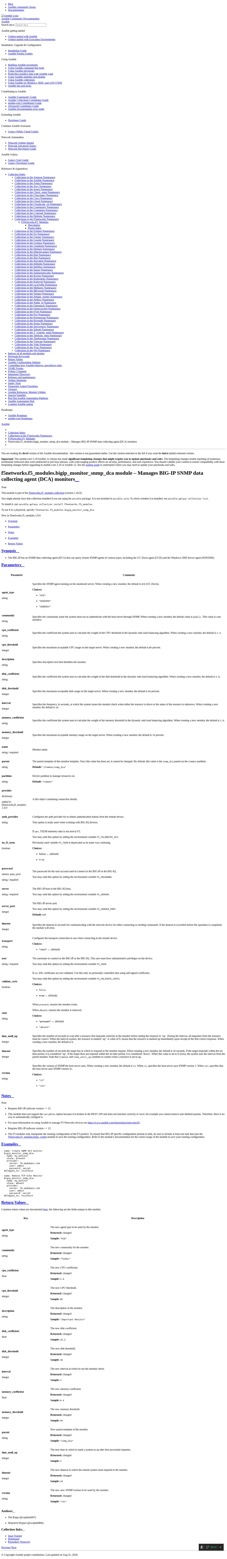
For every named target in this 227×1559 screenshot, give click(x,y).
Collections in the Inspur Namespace (34, 269)
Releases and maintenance (21, 377)
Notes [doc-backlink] (6, 1096)
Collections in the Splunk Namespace (34, 329)
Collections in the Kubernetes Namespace (36, 278)
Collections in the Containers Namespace (36, 210)
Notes (11, 532)
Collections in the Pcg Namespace (32, 314)
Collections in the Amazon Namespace (35, 177)
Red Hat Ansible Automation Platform (28, 398)
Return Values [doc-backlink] (13, 1202)
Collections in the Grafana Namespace (35, 243)
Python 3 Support (17, 371)
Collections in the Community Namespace (37, 207)
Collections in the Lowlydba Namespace (36, 284)
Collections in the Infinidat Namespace (35, 263)
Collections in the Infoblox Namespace (35, 266)
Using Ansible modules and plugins (26, 76)
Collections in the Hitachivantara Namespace (38, 252)
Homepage (13, 1538)
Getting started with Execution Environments (31, 39)
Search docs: (8, 24)
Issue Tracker (15, 1535)
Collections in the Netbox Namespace (34, 299)
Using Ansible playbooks (21, 70)
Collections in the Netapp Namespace (34, 293)
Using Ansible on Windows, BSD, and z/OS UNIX (35, 82)
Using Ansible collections (21, 79)
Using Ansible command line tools (26, 67)
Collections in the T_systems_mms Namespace (39, 332)
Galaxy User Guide (18, 160)
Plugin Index (34, 228)
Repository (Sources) (19, 1541)
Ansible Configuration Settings (24, 362)
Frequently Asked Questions (23, 386)
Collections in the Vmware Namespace (35, 341)
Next (13, 1547)
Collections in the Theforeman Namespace (37, 338)
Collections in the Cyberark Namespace (35, 213)
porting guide (93, 464)
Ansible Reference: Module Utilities (27, 392)
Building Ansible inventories (23, 65)
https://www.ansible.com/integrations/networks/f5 (114, 1122)
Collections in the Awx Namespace (33, 186)
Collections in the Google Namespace (34, 240)
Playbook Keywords (19, 356)
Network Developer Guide (22, 148)
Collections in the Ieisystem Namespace (35, 261)
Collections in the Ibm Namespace (33, 258)
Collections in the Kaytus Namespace (34, 275)
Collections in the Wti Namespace (32, 350)
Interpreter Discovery (19, 374)
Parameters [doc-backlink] (11, 565)
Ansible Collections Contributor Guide (28, 100)
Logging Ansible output (20, 404)
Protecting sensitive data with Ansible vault (30, 73)
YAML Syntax (15, 368)
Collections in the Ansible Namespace (34, 180)
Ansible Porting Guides (20, 53)
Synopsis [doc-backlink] (8, 551)
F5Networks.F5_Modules (34, 222)
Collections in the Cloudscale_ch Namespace (38, 204)
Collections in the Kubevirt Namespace (35, 281)
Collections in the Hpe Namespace (33, 255)
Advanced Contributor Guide (23, 106)
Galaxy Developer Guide (21, 163)
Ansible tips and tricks (19, 85)
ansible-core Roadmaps (20, 418)
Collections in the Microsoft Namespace (36, 290)
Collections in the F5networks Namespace (37, 219)
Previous (5, 1547)
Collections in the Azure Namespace (34, 189)
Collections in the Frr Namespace (32, 234)
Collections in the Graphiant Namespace (36, 246)
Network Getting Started (21, 142)
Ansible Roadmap (17, 415)
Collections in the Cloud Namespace (34, 201)
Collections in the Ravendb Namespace (35, 320)
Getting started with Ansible (22, 36)
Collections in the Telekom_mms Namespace (38, 335)
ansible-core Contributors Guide (25, 103)
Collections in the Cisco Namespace (33, 198)
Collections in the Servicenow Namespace (37, 326)
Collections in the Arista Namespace (34, 183)
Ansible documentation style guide (26, 109)
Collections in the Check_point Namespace (37, 192)
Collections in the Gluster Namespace (34, 237)
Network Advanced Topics (22, 145)
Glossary (12, 389)
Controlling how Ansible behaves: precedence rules (35, 365)
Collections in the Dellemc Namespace (35, 216)
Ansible (5, 21)
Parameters (13, 526)
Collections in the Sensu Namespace (34, 323)
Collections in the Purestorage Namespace (37, 317)
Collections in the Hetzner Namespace (35, 249)
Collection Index (16, 174)
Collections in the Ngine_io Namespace (35, 302)
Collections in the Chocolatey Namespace (36, 195)
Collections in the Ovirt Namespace (33, 311)
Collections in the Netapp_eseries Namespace (38, 296)
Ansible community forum (22, 7)
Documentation (16, 10)
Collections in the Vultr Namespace (33, 344)
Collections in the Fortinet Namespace (35, 231)
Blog (10, 4)
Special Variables (17, 395)
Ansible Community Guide (22, 97)
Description (34, 225)
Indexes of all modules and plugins (26, 353)
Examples (13, 538)
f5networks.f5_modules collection (46, 492)
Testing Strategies (17, 380)
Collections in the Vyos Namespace (33, 347)
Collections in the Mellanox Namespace (35, 287)
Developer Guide (17, 120)
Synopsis (12, 521)
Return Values (15, 359)
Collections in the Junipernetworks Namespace (39, 272)
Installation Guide (17, 50)
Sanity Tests (14, 383)
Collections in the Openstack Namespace (36, 305)
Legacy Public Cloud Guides (23, 131)
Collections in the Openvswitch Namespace (37, 308)
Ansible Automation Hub (21, 401)
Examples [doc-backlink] (9, 1144)
